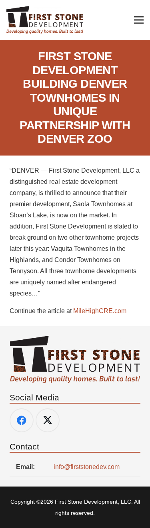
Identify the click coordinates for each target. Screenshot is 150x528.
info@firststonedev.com (87, 466)
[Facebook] (22, 420)
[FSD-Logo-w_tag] (45, 20)
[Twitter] (48, 420)
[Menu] (139, 20)
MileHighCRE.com (99, 310)
